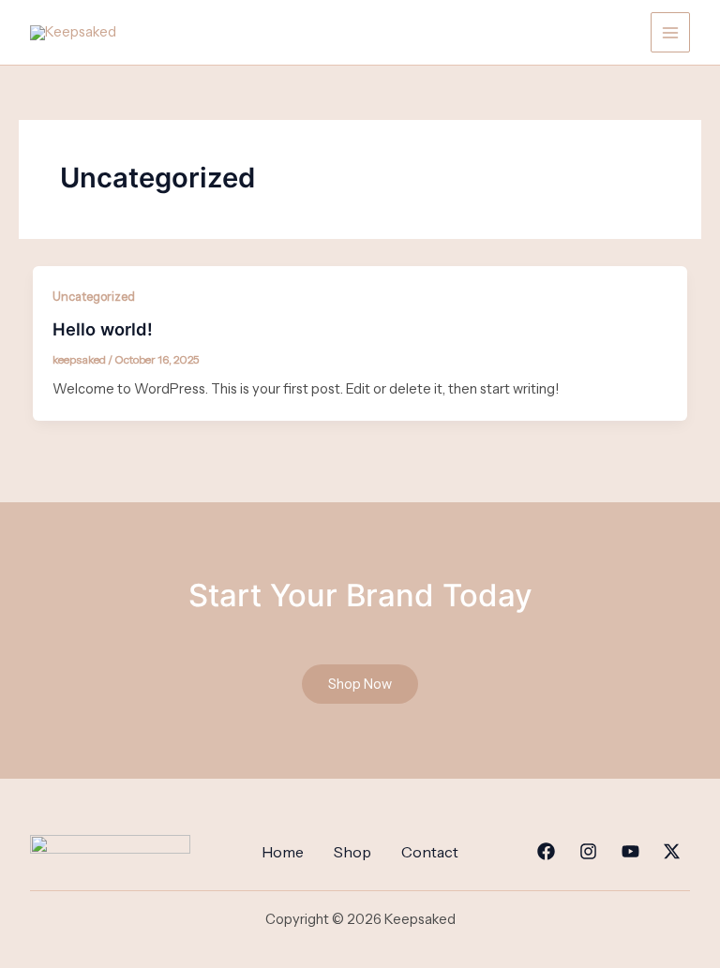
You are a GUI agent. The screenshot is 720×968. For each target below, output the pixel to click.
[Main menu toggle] (670, 32)
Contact (429, 851)
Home (283, 851)
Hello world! (102, 329)
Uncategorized (93, 297)
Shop (352, 851)
